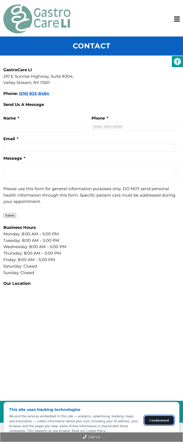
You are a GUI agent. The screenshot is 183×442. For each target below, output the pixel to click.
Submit (9, 215)
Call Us (93, 437)
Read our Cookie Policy (88, 431)
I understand (159, 420)
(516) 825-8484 (34, 93)
